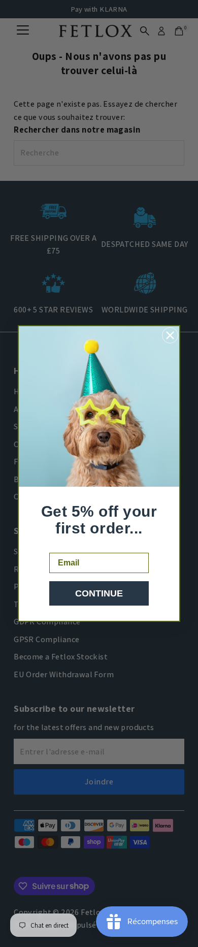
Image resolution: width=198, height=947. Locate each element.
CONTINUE (99, 593)
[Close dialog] (170, 335)
